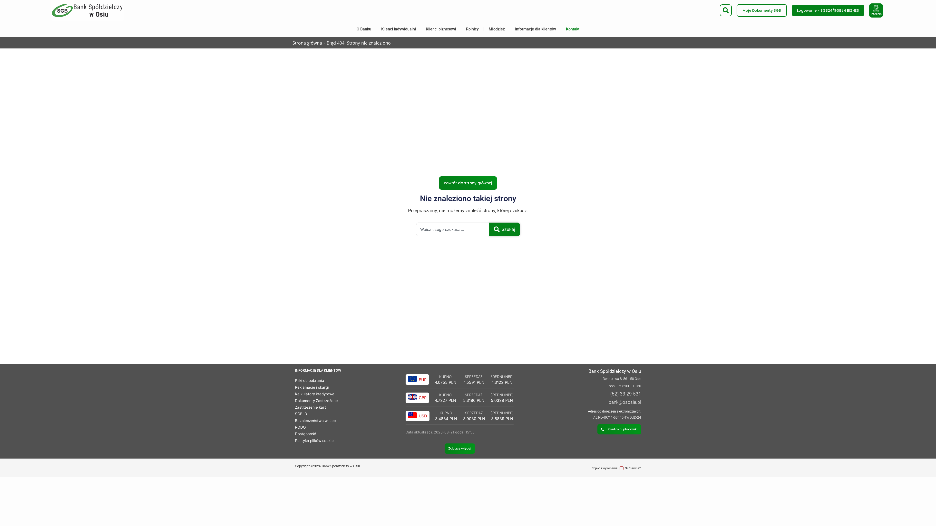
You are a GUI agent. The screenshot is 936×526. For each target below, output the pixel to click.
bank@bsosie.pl (625, 402)
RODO (300, 427)
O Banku (364, 29)
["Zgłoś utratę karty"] (876, 8)
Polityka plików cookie (314, 440)
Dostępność (305, 434)
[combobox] (452, 229)
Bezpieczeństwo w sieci (316, 420)
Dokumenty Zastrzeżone (316, 400)
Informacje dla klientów (535, 29)
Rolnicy (472, 29)
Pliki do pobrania (309, 380)
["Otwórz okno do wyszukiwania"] (726, 10)
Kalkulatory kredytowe (314, 394)
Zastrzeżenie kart (310, 407)
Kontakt (572, 29)
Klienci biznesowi (441, 29)
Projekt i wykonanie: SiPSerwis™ (616, 468)
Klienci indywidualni (398, 29)
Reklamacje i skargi (312, 387)
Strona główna (307, 43)
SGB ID (301, 414)
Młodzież (497, 29)
